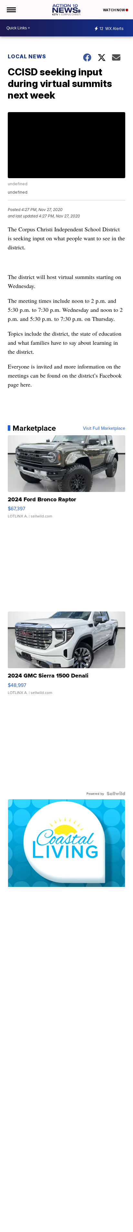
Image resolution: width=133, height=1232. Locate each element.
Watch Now (114, 10)
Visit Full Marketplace (104, 428)
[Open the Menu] (11, 10)
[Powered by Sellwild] (116, 793)
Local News (27, 56)
